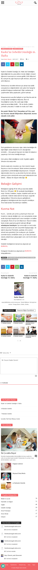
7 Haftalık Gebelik (6, 414)
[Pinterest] (12, 64)
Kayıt (34, 564)
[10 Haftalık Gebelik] (6, 331)
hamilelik (14, 259)
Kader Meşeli (7, 59)
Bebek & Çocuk (5, 498)
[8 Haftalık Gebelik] (19, 331)
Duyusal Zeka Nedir (19, 473)
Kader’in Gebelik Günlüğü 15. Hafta (8, 277)
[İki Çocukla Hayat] (19, 439)
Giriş (29, 564)
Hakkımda (5, 564)
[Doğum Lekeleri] (6, 466)
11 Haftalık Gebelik (6, 323)
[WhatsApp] (17, 64)
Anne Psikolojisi (5, 511)
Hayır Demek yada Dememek (13, 555)
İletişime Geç (22, 564)
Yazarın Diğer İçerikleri (25, 310)
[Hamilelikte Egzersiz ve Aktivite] (31, 331)
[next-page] (20, 341)
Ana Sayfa (3, 46)
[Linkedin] (22, 64)
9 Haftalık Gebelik (18, 323)
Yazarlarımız (13, 564)
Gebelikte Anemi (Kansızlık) (30, 323)
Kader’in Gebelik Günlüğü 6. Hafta (11, 403)
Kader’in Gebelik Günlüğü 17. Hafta (30, 277)
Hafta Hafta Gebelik (7, 321)
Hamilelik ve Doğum (7, 48)
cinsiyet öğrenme (30, 257)
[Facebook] (3, 64)
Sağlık (3, 505)
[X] (8, 64)
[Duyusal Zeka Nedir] (6, 476)
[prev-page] (18, 341)
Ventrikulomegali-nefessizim (12, 526)
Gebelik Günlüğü (12, 46)
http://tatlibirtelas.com (19, 299)
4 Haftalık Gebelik (6, 408)
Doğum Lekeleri (18, 464)
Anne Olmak (4, 514)
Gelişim (3, 517)
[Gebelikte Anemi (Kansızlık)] (31, 318)
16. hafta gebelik (12, 257)
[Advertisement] (19, 25)
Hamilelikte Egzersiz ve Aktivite (31, 336)
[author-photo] (19, 288)
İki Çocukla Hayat (8, 453)
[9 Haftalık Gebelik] (19, 318)
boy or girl (21, 257)
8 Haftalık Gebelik (18, 336)
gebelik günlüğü (6, 259)
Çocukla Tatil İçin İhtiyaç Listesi (10, 419)
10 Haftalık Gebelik (6, 336)
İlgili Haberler (9, 310)
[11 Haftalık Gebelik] (6, 318)
